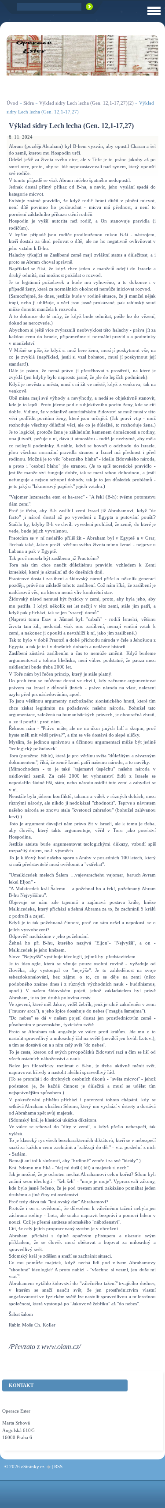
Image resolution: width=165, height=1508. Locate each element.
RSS (58, 1466)
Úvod (12, 103)
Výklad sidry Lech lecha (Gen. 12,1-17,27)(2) (86, 103)
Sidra (28, 103)
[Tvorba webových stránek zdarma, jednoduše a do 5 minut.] (49, 1467)
